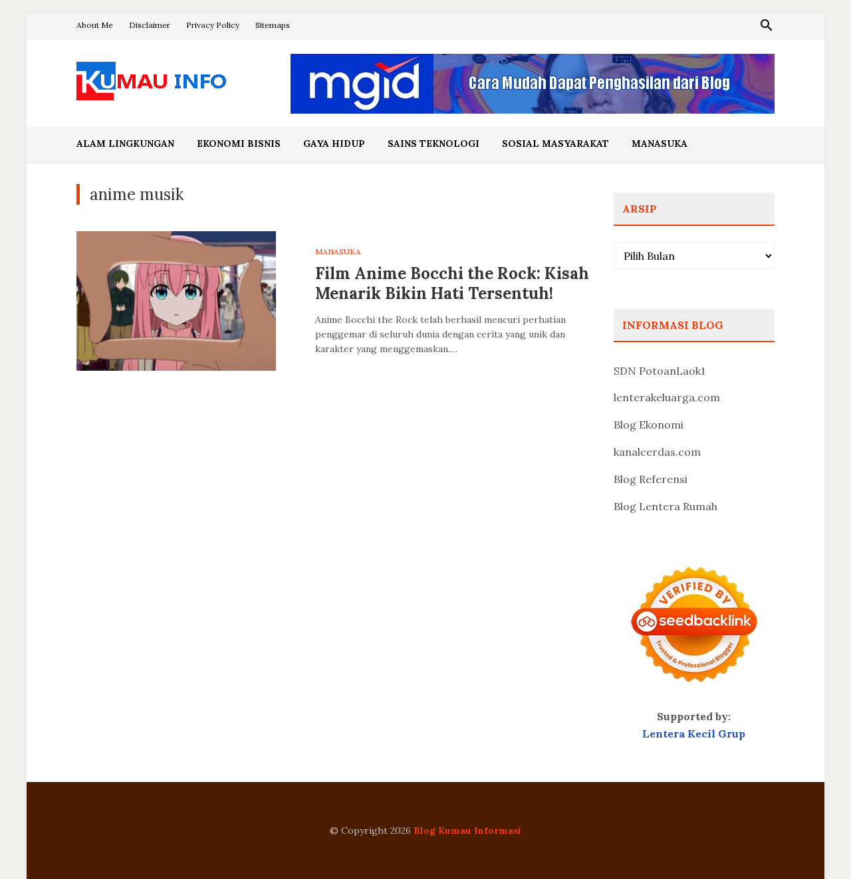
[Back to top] (813, 841)
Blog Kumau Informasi (467, 830)
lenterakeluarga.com (667, 397)
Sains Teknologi (433, 143)
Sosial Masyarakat (555, 143)
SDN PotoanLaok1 (659, 370)
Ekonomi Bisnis (239, 143)
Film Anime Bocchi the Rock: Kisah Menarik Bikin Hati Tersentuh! (452, 283)
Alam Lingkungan (125, 143)
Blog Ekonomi (648, 424)
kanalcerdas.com (657, 451)
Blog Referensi (650, 479)
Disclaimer (149, 25)
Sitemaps (272, 25)
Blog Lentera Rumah (665, 506)
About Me (94, 25)
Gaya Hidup (334, 143)
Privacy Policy (212, 25)
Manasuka (659, 143)
